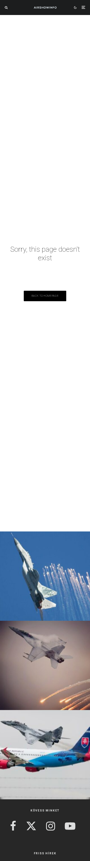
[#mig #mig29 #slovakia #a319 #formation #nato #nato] (45, 754)
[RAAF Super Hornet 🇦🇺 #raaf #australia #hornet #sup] (45, 665)
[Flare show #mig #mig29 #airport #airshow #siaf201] (45, 576)
